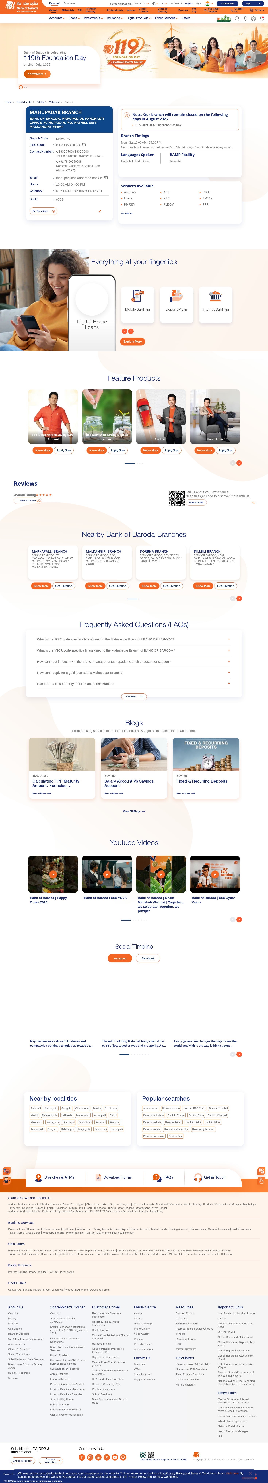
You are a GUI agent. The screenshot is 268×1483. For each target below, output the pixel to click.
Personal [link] (54, 3)
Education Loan (51, 1229)
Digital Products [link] (137, 18)
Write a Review (28, 500)
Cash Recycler (142, 1374)
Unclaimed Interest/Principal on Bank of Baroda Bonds (68, 1362)
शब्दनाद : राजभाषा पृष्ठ (186, 1349)
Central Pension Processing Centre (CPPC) (108, 1350)
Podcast (138, 1338)
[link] (224, 18)
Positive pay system (103, 1389)
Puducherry (156, 1211)
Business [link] (69, 3)
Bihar (66, 1204)
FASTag (90, 1232)
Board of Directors (18, 1333)
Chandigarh (77, 1204)
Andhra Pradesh (17, 1204)
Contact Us (14, 1289)
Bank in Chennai (217, 1115)
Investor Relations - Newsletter (68, 1389)
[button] (237, 18)
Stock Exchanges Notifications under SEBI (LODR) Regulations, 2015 (69, 1330)
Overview (13, 1313)
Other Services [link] (165, 18)
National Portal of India (231, 1426)
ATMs (137, 1369)
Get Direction (63, 585)
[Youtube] (115, 1457)
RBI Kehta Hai (100, 1330)
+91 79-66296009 (70, 161)
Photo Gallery (142, 1328)
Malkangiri (54, 102)
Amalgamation (16, 1344)
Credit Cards (33, 1232)
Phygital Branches (144, 1379)
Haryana (126, 1204)
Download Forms (100, 1289)
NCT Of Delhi (103, 1211)
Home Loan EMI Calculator (60, 1250)
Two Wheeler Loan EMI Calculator (99, 1254)
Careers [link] (259, 10)
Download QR (196, 502)
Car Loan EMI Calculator (151, 1250)
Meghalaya (249, 1204)
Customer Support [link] (214, 10)
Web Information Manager (233, 1431)
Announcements (143, 1349)
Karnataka (176, 1204)
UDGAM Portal (226, 1331)
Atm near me (150, 1108)
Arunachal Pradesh (40, 1204)
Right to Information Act (105, 1357)
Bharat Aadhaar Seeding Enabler (237, 1415)
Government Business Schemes (115, 1232)
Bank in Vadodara (153, 1115)
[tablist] (134, 1242)
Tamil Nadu (85, 1208)
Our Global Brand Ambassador (26, 1338)
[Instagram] (90, 1457)
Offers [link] (186, 18)
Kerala (187, 1204)
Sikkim (73, 1208)
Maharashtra (222, 1204)
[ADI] (7, 1181)
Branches (139, 1364)
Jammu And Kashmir (125, 1211)
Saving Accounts (102, 1229)
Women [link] (131, 10)
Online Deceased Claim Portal (235, 1337)
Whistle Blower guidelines (232, 1421)
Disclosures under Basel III (65, 1409)
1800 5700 (66, 151)
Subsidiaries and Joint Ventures (26, 1359)
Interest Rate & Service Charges (194, 1328)
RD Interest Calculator (218, 1250)
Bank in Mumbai (218, 1108)
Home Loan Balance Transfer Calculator (209, 1254)
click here (232, 1473)
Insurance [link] (113, 18)
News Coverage (143, 1323)
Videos (69, 1289)
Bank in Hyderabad (203, 1129)
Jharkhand (162, 1204)
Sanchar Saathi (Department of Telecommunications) (236, 1374)
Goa (105, 1204)
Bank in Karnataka (153, 1136)
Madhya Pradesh (203, 1204)
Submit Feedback (102, 1394)
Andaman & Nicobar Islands (24, 1211)
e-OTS (222, 1318)
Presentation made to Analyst (67, 1384)
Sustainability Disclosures (64, 1368)
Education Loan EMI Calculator (185, 1250)
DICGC (183, 1459)
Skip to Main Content (120, 4)
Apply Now (64, 450)
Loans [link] (73, 18)
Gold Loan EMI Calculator (136, 1254)
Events (138, 1318)
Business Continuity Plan (106, 1384)
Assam (57, 1204)
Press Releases (143, 1344)
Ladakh (143, 1211)
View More (130, 696)
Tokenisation (67, 1272)
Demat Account (140, 1229)
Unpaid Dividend (59, 1355)
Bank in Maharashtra (176, 1129)
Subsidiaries (227, 3)
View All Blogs (132, 811)
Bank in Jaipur (173, 1122)
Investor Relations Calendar (66, 1394)
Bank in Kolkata (152, 1122)
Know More (35, 73)
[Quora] (123, 1457)
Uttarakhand (143, 1208)
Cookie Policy (11, 1474)
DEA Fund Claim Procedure (108, 1379)
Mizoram (15, 1208)
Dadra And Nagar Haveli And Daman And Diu (68, 1211)
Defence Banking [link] (163, 10)
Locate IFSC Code (194, 1108)
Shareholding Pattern (62, 1399)
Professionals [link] (115, 10)
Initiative (13, 1323)
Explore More (132, 341)
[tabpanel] (134, 56)
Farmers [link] (183, 10)
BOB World (81, 1289)
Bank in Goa (175, 1136)
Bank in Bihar (212, 1122)
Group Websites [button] (22, 1460)
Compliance (15, 1328)
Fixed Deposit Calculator (190, 1374)
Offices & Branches (19, 1349)
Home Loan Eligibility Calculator (59, 1254)
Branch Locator (24, 102)
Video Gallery (141, 1333)
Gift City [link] (194, 10)
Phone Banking (75, 1232)
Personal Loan (16, 1229)
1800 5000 (82, 151)
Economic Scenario (187, 1323)
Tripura (112, 1208)
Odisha (40, 102)
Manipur (236, 1204)
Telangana (100, 1208)
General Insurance (219, 1229)
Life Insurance (198, 1229)
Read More (126, 213)
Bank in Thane (176, 1115)
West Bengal (159, 1208)
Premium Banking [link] (91, 10)
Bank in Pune (196, 1115)
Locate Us (57, 1289)
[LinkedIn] (98, 1457)
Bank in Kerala (151, 1129)
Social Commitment (19, 1354)
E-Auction (181, 1318)
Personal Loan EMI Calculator (25, 1250)
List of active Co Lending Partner (237, 1313)
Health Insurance (241, 1229)
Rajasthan (61, 1208)
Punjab (50, 1208)
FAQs (46, 1289)
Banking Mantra (32, 1289)
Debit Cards (17, 1232)
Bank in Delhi (193, 1122)
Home (8, 102)
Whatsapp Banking (53, 1232)
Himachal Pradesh (143, 1204)
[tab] (134, 1198)
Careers (13, 1377)
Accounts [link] (55, 18)
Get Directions (40, 211)
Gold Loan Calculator (188, 1379)
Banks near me (171, 1108)
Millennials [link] (68, 10)
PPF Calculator (126, 1250)
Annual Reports (59, 1373)
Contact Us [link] (239, 10)
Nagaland (27, 1208)
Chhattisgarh (93, 1204)
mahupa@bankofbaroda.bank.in (79, 178)
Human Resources (19, 1372)
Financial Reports (60, 1379)
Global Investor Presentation (66, 1414)
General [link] (53, 10)
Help (220, 1436)
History (12, 1318)
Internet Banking (17, 1272)
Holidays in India (101, 1343)
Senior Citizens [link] (143, 10)
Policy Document (59, 1404)
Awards (138, 1313)
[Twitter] (107, 1457)
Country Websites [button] (50, 1461)
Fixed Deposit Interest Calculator (97, 1250)
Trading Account (178, 1229)
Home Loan (33, 1229)
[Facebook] (82, 1457)
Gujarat (114, 1204)
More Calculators (186, 1384)
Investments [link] (92, 18)
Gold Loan (69, 1229)
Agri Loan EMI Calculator (24, 1254)
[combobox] (261, 1171)
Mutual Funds (159, 1229)
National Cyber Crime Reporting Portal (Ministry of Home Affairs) (236, 1382)
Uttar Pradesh (126, 1208)
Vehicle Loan (84, 1229)
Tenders (180, 1333)
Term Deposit (122, 1229)
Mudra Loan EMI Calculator (168, 1254)
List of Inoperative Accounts (234, 1350)
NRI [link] (80, 10)
